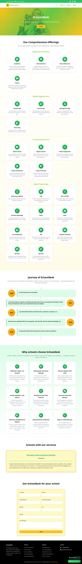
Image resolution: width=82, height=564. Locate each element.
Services (62, 5)
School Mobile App (28, 554)
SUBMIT (41, 531)
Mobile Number (23, 499)
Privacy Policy (54, 562)
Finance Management (29, 556)
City (42, 507)
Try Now (41, 26)
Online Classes (27, 549)
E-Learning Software (28, 547)
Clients (74, 5)
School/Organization (46, 499)
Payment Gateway (28, 552)
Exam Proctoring (46, 556)
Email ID (43, 492)
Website (21, 507)
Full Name (22, 492)
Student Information (47, 552)
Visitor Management (47, 549)
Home (56, 5)
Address (21, 514)
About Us (69, 5)
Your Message (23, 520)
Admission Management (47, 554)
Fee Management (46, 547)
